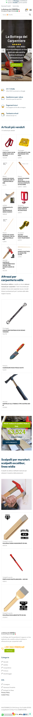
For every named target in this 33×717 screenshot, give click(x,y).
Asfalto (5, 205)
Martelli (5, 260)
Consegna (6, 684)
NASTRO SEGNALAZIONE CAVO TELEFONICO (24, 236)
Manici (5, 176)
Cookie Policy (5, 695)
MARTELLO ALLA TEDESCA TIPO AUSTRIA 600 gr (16, 404)
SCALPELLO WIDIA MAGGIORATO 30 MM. (15, 543)
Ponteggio (6, 150)
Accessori (21, 205)
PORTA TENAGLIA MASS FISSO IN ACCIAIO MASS (23, 209)
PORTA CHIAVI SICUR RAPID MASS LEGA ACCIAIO (9, 154)
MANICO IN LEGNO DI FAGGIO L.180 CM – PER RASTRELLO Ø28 (8, 181)
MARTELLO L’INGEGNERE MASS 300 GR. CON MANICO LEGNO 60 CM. (9, 265)
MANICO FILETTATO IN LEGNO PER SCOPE (24, 253)
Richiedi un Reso (8, 690)
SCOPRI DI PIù (16, 65)
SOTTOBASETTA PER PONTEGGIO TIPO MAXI (24, 154)
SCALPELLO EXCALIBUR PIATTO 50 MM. (14, 615)
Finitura (5, 366)
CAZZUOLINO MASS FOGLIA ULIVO (13, 368)
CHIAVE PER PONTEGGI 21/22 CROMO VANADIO (14, 331)
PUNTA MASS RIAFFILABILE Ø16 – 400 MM (15, 579)
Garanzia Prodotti (6, 6)
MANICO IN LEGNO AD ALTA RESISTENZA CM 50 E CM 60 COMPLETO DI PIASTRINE (24, 181)
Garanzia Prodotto (9, 687)
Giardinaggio (7, 674)
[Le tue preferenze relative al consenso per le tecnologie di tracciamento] (30, 714)
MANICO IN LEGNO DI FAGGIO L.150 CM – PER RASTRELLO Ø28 (8, 237)
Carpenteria (7, 668)
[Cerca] (30, 14)
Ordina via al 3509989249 (17, 1)
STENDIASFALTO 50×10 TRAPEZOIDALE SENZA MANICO (8, 210)
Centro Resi (16, 6)
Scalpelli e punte (7, 541)
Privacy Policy (5, 692)
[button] (26, 10)
